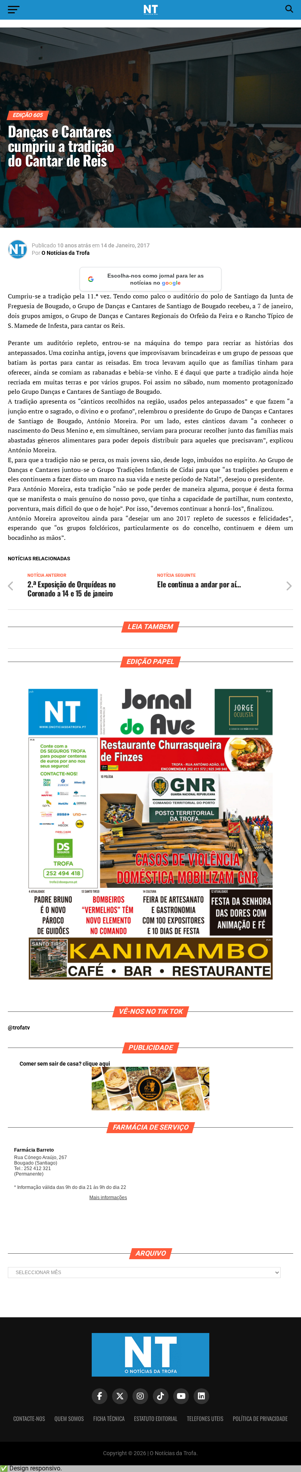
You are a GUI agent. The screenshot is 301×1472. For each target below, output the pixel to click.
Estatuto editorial (156, 1418)
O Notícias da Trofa (66, 253)
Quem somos (69, 1418)
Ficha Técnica (109, 1418)
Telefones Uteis (205, 1418)
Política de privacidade (260, 1418)
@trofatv (19, 1027)
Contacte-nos (29, 1418)
